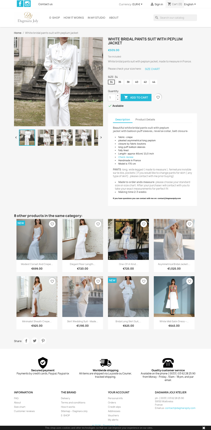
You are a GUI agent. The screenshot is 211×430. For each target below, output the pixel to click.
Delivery (65, 398)
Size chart (19, 406)
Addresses (114, 411)
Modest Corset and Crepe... (37, 264)
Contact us (45, 4)
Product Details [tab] (145, 119)
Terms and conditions (73, 402)
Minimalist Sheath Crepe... (37, 321)
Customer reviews (24, 411)
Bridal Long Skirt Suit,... (128, 321)
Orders (112, 402)
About (114, 17)
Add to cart (136, 97)
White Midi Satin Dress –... (174, 321)
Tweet (34, 340)
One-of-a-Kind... (128, 264)
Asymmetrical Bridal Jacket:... (174, 264)
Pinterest (43, 340)
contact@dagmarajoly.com (180, 408)
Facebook (20, 3)
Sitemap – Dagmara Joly (74, 411)
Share (26, 340)
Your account (118, 392)
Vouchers (113, 415)
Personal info (115, 398)
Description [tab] (122, 119)
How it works (74, 17)
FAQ (16, 398)
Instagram (27, 3)
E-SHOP (54, 17)
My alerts (113, 419)
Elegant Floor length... (82, 264)
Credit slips (114, 406)
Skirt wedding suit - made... (82, 321)
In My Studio (96, 17)
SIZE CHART (152, 69)
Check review (125, 157)
